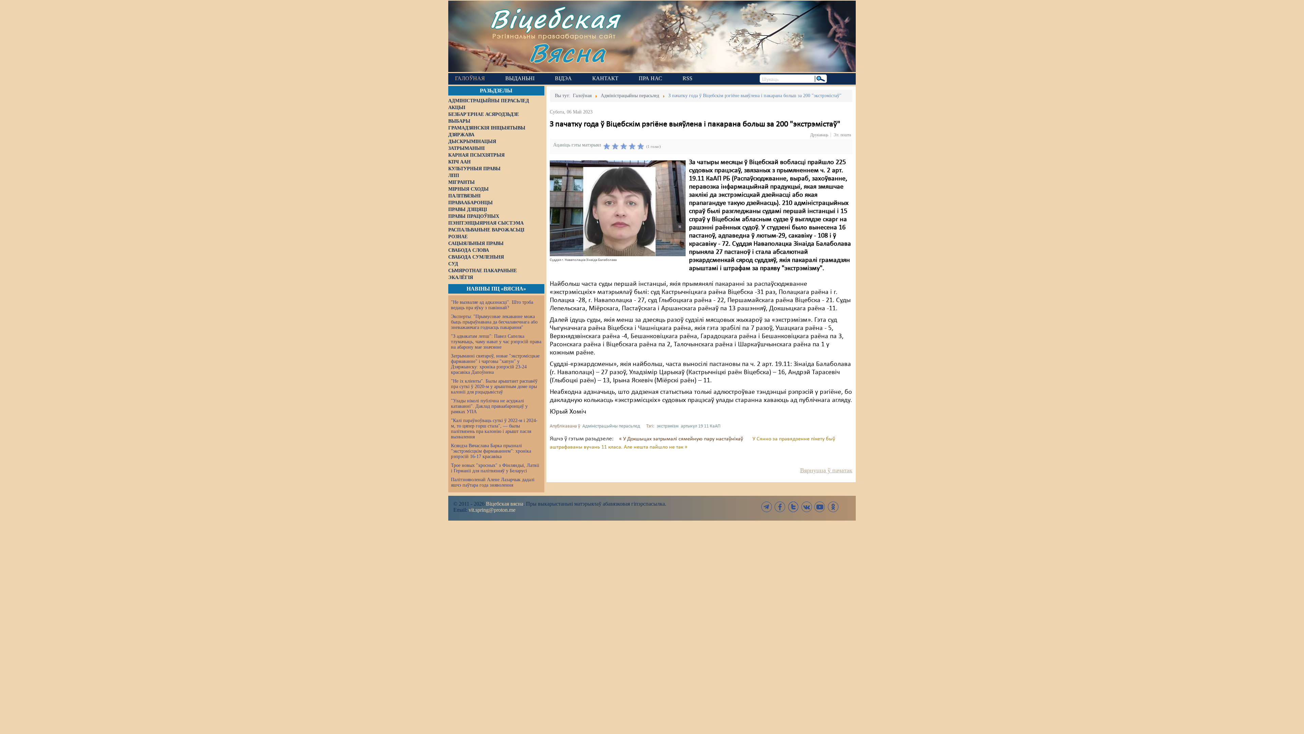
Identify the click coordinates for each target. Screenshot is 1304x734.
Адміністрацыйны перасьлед (611, 426)
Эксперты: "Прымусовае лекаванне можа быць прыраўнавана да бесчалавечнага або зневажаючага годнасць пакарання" (494, 322)
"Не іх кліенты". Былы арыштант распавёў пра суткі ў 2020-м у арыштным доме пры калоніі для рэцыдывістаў (494, 387)
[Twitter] (793, 507)
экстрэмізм (667, 426)
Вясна (567, 52)
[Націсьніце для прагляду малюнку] (618, 208)
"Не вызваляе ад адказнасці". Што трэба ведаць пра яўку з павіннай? (492, 305)
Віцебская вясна (504, 504)
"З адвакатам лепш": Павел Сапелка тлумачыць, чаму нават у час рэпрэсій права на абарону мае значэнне (496, 342)
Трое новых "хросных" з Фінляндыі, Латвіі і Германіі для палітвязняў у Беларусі (495, 468)
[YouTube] (820, 507)
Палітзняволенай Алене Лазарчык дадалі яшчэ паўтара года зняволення (493, 482)
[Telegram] (767, 507)
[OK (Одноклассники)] (833, 507)
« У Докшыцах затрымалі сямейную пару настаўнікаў (681, 439)
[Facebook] (780, 507)
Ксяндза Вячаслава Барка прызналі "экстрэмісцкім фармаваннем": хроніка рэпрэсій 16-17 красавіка (491, 451)
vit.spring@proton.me (492, 510)
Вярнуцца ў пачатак (826, 470)
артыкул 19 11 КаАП (701, 426)
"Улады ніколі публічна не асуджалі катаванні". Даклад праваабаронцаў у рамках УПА (489, 406)
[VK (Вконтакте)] (806, 507)
